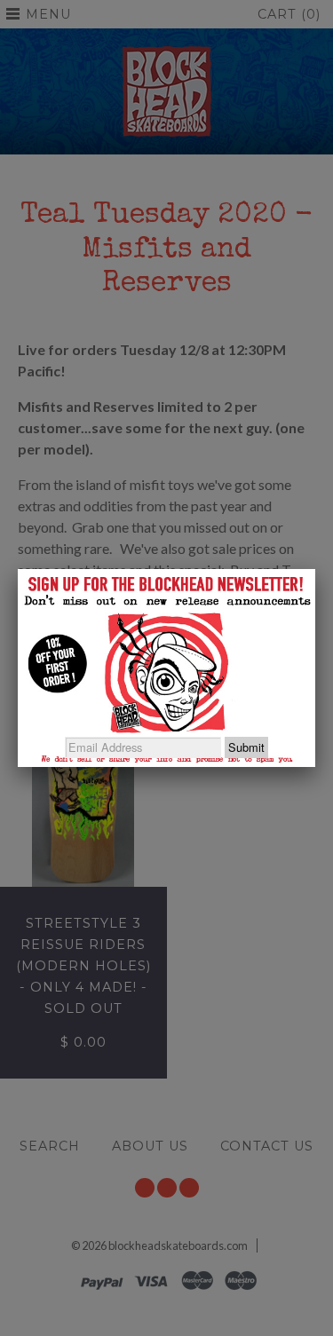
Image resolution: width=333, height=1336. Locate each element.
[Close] (315, 569)
